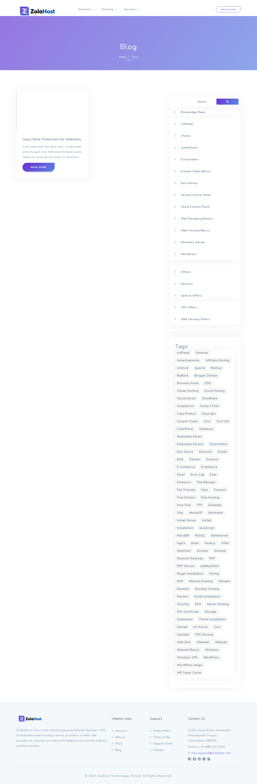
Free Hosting (210, 497)
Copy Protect (186, 414)
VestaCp (183, 634)
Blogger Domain (206, 375)
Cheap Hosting (187, 391)
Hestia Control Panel (196, 195)
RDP (180, 581)
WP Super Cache (189, 673)
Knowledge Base (193, 112)
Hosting (107, 9)
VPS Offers (189, 307)
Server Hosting (218, 604)
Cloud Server (186, 398)
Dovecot (212, 459)
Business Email (188, 383)
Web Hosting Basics (195, 230)
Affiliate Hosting (217, 360)
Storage (210, 612)
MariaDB (183, 535)
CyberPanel (189, 148)
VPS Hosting (204, 634)
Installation (185, 528)
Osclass (202, 551)
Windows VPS (187, 657)
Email (181, 474)
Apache (199, 368)
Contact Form (209, 406)
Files (204, 490)
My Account (228, 9)
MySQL (200, 535)
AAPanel (187, 124)
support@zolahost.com (214, 753)
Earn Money (189, 183)
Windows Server (193, 242)
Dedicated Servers (190, 444)
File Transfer (186, 490)
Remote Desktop (201, 581)
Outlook (220, 551)
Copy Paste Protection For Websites (51, 139)
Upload (182, 627)
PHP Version (186, 566)
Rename (224, 581)
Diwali (222, 452)
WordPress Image (189, 665)
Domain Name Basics (196, 171)
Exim (213, 474)
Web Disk (184, 642)
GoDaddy (214, 505)
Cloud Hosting (214, 391)
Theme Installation (212, 619)
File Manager (206, 482)
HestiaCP (195, 513)
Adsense (202, 353)
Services (187, 284)
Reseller (183, 589)
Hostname (215, 513)
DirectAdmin (190, 159)
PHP (212, 558)
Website (221, 642)
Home (122, 57)
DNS (180, 459)
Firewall (220, 490)
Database (206, 429)
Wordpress (189, 254)
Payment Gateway (190, 558)
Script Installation (207, 596)
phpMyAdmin (210, 566)
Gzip (180, 513)
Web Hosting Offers (195, 319)
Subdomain (185, 619)
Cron (207, 421)
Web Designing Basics (197, 219)
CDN (208, 383)
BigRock (183, 375)
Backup (216, 368)
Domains (85, 9)
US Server (200, 627)
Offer (225, 543)
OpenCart (184, 551)
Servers (130, 9)
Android (182, 368)
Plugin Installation (190, 574)
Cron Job (223, 421)
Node (195, 543)
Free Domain (186, 497)
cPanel (186, 136)
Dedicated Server (189, 436)
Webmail (203, 642)
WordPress (211, 657)
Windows (212, 650)
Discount (205, 452)
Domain (195, 459)
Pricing (214, 574)
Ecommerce (209, 467)
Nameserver (219, 535)
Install (206, 520)
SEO (198, 604)
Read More (38, 167)
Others (186, 272)
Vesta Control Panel (195, 207)
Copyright (209, 414)
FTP (199, 505)
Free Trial (184, 505)
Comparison (185, 406)
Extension (184, 482)
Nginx (181, 543)
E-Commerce (186, 467)
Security (183, 604)
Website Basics (188, 650)
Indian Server (186, 520)
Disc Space (185, 452)
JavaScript (207, 528)
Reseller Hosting (207, 589)
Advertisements (188, 360)
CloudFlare (210, 398)
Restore (182, 596)
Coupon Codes (187, 421)
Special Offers (191, 295)
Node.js (210, 543)
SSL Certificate (188, 612)
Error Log (197, 474)
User (217, 627)
